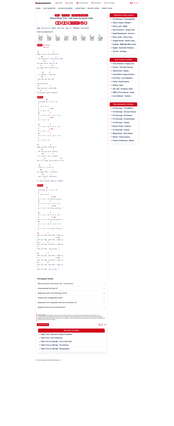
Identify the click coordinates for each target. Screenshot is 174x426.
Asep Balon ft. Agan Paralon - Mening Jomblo (124, 75)
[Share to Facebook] (99, 324)
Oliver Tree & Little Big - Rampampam (55, 349)
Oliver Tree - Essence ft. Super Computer (56, 334)
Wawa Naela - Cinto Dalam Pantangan (123, 134)
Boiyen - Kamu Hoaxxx (121, 137)
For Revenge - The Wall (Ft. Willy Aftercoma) (123, 108)
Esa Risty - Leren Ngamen (123, 78)
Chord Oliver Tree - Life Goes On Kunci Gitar (71, 18)
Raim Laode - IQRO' (120, 26)
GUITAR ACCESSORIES (65, 8)
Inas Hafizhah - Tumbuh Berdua (122, 96)
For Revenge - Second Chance (124, 112)
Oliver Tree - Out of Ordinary (51, 338)
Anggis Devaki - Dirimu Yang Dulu (124, 41)
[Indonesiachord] (43, 3)
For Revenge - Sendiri (121, 122)
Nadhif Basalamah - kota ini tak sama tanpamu (124, 34)
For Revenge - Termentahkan (124, 119)
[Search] (134, 3)
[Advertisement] (87, 423)
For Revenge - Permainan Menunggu (122, 116)
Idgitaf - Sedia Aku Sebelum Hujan (123, 48)
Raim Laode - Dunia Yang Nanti (122, 37)
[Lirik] (82, 23)
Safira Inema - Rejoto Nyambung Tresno (120, 71)
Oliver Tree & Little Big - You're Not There (56, 341)
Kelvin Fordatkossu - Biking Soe (123, 141)
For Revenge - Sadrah (121, 130)
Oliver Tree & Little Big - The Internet (54, 345)
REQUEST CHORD (93, 8)
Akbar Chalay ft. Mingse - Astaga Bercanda (122, 23)
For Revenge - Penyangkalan (124, 19)
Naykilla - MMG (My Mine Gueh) (124, 44)
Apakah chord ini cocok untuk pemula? (52, 307)
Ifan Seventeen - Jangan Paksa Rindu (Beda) (124, 30)
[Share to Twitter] (102, 324)
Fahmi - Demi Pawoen (121, 81)
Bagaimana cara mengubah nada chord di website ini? (57, 302)
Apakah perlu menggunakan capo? (50, 298)
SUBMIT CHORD (107, 8)
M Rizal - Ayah (118, 85)
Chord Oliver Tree (43, 324)
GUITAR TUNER (80, 8)
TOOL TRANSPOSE (49, 8)
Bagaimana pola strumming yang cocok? (52, 293)
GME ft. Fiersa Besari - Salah (123, 92)
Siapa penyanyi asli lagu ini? (48, 288)
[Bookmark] (85, 23)
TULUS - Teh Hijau (120, 51)
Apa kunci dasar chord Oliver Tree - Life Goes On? (55, 284)
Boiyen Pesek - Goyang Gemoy (122, 126)
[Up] (65, 23)
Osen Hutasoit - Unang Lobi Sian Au (123, 64)
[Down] (58, 23)
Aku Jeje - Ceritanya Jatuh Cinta (123, 89)
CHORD (38, 8)
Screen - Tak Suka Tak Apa (123, 67)
